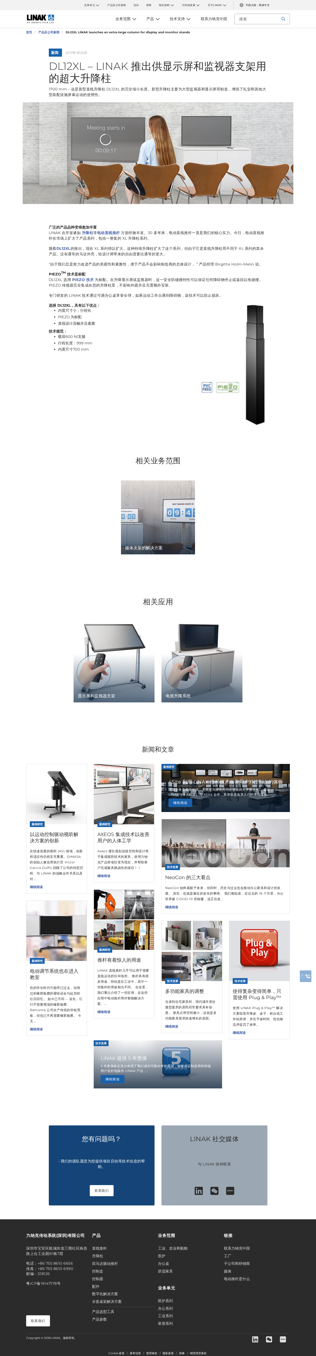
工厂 (227, 1256)
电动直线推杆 (108, 233)
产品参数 (99, 1319)
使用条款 (151, 1353)
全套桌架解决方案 (107, 1301)
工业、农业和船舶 (173, 1248)
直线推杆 (99, 1248)
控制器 (97, 1279)
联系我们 (102, 1191)
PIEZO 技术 (83, 280)
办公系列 (165, 1308)
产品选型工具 (103, 1312)
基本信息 (135, 1353)
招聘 (149, 5)
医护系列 (165, 1301)
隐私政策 (168, 1353)
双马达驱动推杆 (105, 1263)
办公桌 (163, 1263)
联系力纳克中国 (237, 1248)
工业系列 (165, 1316)
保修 (182, 1353)
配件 (95, 1286)
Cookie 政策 (116, 1353)
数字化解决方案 (105, 1294)
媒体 (227, 1271)
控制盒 (97, 1271)
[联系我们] (305, 976)
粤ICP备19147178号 (43, 1283)
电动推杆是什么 (237, 1279)
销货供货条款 (198, 1353)
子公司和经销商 (237, 1263)
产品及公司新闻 (116, 5)
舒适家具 (165, 1271)
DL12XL (63, 248)
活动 (136, 5)
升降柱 (87, 233)
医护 (161, 1256)
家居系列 (165, 1323)
